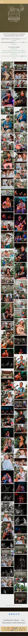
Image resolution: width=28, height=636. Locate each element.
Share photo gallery (15, 605)
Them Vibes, (14, 54)
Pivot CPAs (19, 42)
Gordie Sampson (7, 50)
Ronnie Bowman (13, 52)
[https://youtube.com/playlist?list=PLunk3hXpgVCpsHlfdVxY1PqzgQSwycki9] (14, 614)
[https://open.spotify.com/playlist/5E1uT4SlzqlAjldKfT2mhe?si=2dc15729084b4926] (16, 614)
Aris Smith (12, 56)
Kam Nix (18, 56)
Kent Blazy (5, 52)
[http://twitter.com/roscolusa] (18, 614)
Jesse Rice (15, 50)
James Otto (14, 49)
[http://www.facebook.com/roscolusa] (12, 614)
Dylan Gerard (5, 56)
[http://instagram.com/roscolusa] (9, 614)
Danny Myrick (22, 52)
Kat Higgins (22, 50)
